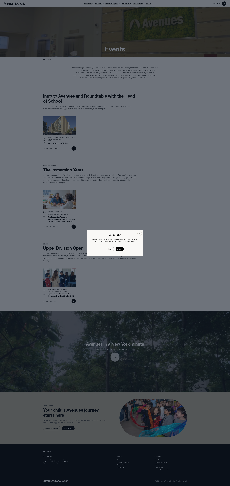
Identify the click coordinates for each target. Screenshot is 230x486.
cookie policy (131, 241)
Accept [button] (119, 249)
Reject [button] (110, 249)
